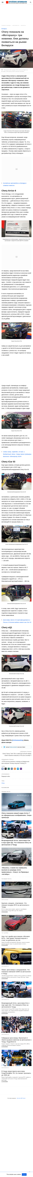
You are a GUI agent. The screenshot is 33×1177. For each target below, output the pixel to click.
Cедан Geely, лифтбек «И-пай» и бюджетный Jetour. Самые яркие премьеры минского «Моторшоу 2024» (17, 454)
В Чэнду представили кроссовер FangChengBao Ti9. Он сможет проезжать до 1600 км (16, 1073)
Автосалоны (5, 899)
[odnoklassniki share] (15, 769)
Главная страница (6, 25)
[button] (16, 119)
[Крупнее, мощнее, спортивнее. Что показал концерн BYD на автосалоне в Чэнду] (16, 890)
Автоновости (15, 25)
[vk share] (12, 769)
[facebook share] (3, 769)
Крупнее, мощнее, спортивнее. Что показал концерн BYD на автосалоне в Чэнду (15, 905)
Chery (3, 783)
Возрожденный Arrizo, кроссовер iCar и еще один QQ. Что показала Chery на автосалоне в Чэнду (16, 843)
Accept (24, 1174)
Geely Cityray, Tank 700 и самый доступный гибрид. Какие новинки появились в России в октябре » (17, 754)
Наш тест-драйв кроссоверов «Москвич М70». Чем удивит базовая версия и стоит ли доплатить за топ (16, 938)
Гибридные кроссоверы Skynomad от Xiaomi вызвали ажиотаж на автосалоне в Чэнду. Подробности (16, 1040)
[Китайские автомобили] (16, 2)
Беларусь (23, 25)
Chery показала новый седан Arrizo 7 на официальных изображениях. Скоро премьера (16, 815)
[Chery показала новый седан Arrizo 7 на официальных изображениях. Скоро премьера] (16, 802)
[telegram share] (18, 769)
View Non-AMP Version (21, 1098)
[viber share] (21, 769)
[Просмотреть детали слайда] (17, 747)
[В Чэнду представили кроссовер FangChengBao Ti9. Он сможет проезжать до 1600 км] (16, 1058)
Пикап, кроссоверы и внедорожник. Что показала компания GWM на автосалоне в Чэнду (16, 971)
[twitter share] (6, 769)
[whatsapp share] (9, 769)
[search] (30, 2)
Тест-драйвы (5, 932)
